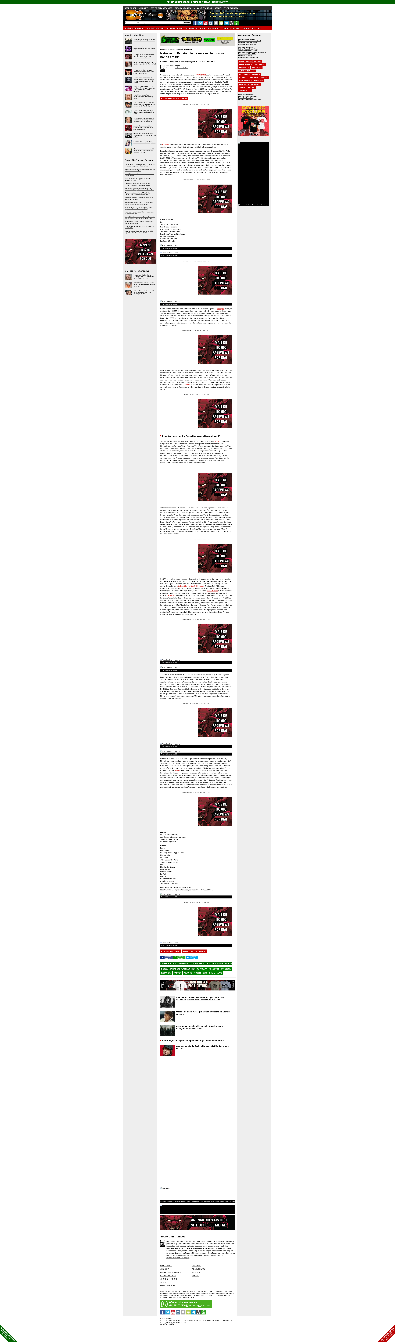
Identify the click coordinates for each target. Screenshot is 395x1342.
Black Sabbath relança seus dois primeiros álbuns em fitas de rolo (144, 40)
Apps (219, 973)
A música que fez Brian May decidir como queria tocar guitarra (145, 142)
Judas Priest (244, 71)
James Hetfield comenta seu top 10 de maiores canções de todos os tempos (144, 284)
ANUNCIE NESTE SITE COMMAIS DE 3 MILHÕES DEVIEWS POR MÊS (388, 1334)
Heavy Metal (244, 67)
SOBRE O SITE (130, 8)
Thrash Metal (245, 91)
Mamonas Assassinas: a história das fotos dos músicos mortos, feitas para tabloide (144, 150)
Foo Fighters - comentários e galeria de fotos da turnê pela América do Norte (143, 127)
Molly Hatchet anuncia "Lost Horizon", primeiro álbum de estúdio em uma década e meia (140, 217)
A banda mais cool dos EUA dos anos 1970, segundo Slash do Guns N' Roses (139, 232)
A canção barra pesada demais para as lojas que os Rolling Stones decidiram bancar (144, 56)
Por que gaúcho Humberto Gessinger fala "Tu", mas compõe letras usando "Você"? (144, 276)
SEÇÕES (231, 28)
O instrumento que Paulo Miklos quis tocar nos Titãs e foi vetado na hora (140, 170)
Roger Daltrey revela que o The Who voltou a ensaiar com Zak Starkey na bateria (139, 203)
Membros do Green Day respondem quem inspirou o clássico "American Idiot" (138, 208)
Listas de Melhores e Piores (248, 57)
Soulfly (193, 586)
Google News (200, 973)
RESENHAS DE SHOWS (195, 28)
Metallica (243, 77)
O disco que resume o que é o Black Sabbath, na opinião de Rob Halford (145, 135)
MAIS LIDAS (196, 1272)
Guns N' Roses (259, 64)
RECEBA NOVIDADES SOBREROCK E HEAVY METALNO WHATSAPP (7, 1334)
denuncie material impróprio (212, 1295)
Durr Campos (175, 66)
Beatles (257, 61)
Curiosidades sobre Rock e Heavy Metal (252, 52)
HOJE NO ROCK (213, 28)
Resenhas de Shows (167, 49)
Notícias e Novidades (245, 47)
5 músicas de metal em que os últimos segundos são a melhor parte (144, 112)
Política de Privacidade (185, 1297)
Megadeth (256, 74)
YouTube (188, 973)
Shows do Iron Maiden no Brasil (249, 41)
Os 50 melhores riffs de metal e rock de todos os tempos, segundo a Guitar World (140, 165)
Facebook (226, 969)
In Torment (188, 49)
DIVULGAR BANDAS (183, 8)
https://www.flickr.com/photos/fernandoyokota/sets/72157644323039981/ (186, 890)
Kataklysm (179, 49)
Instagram (166, 973)
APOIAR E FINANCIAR (203, 8)
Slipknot (251, 87)
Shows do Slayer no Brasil (247, 42)
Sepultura (255, 84)
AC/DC (241, 61)
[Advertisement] (177, 199)
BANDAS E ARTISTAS (252, 28)
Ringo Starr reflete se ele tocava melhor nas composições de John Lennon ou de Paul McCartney (144, 104)
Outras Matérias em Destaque (139, 160)
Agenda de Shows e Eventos (248, 50)
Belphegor (186, 385)
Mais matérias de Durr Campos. (177, 1258)
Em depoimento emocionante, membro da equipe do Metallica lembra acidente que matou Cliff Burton (144, 80)
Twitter (177, 973)
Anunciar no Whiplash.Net (247, 96)
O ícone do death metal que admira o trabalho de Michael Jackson (203, 1013)
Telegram (214, 969)
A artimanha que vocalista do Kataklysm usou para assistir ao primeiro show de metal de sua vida (200, 998)
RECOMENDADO (198, 1269)
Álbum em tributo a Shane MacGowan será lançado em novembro (139, 198)
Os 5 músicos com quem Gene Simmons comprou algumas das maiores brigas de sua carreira (144, 119)
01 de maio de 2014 (181, 68)
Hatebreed (200, 586)
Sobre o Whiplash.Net (245, 94)
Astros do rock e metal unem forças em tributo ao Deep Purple (144, 47)
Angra (249, 61)
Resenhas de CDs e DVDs (247, 54)
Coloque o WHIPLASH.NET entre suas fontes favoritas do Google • (212, 963)
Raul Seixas (244, 84)
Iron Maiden (256, 67)
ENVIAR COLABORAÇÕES (161, 8)
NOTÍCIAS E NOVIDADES (135, 28)
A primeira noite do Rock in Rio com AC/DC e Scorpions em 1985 (202, 1047)
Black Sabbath (245, 64)
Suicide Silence (184, 586)
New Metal (254, 77)
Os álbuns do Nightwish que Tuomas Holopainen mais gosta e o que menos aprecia (144, 71)
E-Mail (212, 973)
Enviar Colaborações (245, 98)
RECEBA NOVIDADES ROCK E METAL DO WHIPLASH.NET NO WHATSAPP (197, 2)
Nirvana (264, 77)
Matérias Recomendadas (137, 271)
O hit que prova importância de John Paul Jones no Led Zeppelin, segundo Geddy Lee (139, 189)
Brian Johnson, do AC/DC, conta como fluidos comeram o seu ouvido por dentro (144, 292)
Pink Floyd (258, 81)
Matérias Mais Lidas (134, 35)
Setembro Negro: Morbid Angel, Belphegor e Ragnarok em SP (191, 436)
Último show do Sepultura (247, 39)
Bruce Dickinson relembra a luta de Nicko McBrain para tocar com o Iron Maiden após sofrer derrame (144, 89)
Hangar (216, 441)
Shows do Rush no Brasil (247, 44)
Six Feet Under (212, 591)
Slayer (242, 87)
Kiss (253, 71)
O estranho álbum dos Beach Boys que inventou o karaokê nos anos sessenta (137, 184)
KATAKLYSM (201, 75)
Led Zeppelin (244, 74)
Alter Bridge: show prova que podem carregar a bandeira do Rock (193, 1040)
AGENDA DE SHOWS (155, 28)
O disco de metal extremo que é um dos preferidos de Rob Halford (145, 63)
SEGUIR (218, 8)
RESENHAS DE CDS (175, 28)
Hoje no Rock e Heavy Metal (248, 49)
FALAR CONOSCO (231, 8)
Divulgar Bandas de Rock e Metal (249, 99)
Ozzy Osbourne (245, 81)
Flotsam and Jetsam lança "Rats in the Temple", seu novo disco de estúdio (137, 193)
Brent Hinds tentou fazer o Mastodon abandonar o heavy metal (143, 96)
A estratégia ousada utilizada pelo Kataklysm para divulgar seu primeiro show (199, 1027)
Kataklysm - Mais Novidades (174, 99)
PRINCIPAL (196, 1266)
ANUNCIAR (143, 8)
